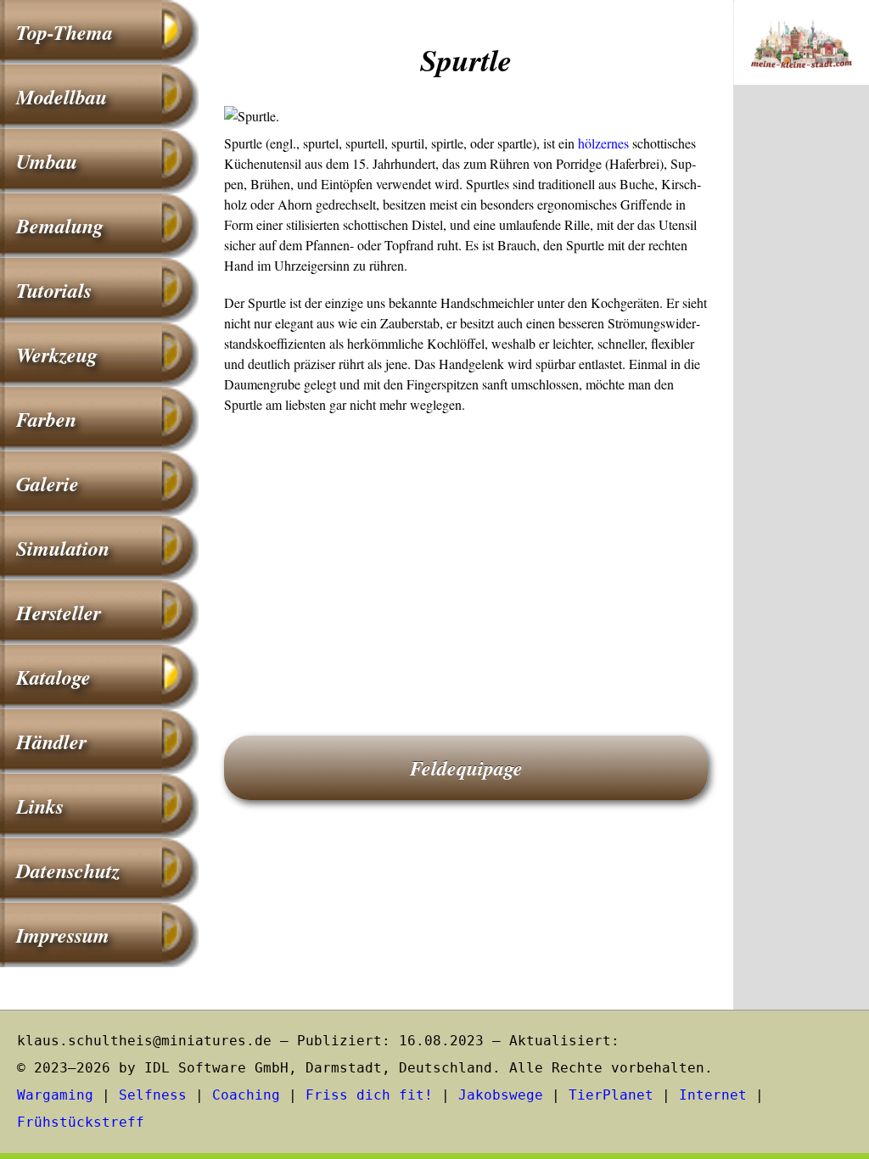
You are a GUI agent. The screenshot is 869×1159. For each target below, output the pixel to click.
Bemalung (60, 225)
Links (40, 806)
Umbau (46, 161)
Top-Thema (64, 32)
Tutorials (54, 290)
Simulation (62, 548)
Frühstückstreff (80, 1122)
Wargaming (55, 1095)
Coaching (246, 1095)
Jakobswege (500, 1095)
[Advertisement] (466, 550)
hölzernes (603, 143)
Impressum (62, 935)
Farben (46, 419)
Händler (51, 741)
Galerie (47, 483)
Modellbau (61, 96)
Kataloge (53, 677)
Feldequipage (466, 767)
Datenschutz (68, 870)
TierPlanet (611, 1095)
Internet (713, 1095)
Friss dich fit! (369, 1095)
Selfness (153, 1095)
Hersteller (58, 612)
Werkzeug (57, 354)
